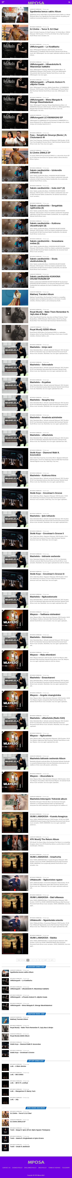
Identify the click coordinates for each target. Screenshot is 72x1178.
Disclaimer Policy (30, 1167)
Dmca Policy (42, 1167)
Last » (52, 960)
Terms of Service (54, 1167)
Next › (46, 960)
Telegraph (66, 1167)
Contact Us (6, 1167)
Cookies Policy (17, 1167)
